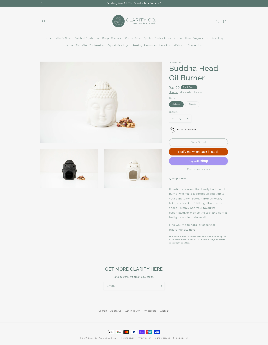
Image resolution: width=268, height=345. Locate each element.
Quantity (173, 112)
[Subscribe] (161, 286)
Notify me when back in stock (198, 151)
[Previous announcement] (41, 3)
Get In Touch (132, 310)
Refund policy (127, 338)
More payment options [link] (198, 169)
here (193, 225)
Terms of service (162, 338)
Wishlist (164, 310)
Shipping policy (180, 338)
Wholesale (149, 310)
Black (194, 105)
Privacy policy (144, 338)
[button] (44, 21)
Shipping (173, 92)
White (178, 105)
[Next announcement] (227, 3)
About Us (116, 310)
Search (102, 310)
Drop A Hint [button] (179, 178)
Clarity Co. (93, 338)
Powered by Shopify (108, 338)
